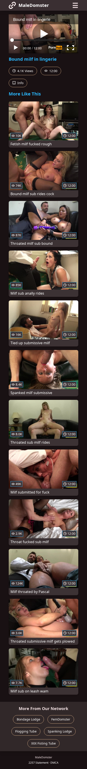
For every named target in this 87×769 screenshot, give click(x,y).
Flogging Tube (26, 731)
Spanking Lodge (60, 731)
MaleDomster (34, 5)
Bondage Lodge (28, 719)
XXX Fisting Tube (43, 743)
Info (20, 83)
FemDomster (60, 719)
